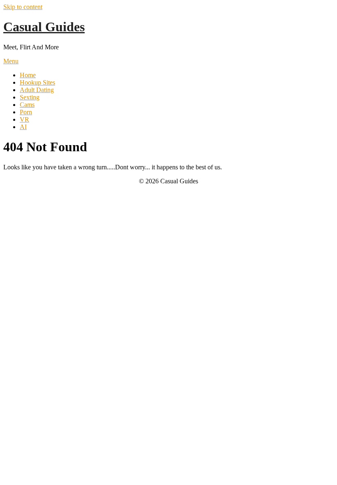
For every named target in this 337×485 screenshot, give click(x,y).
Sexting (29, 97)
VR (24, 119)
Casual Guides (44, 26)
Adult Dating (37, 89)
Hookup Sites (37, 82)
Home (28, 75)
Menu (10, 61)
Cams (27, 104)
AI (23, 126)
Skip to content (22, 6)
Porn (26, 112)
